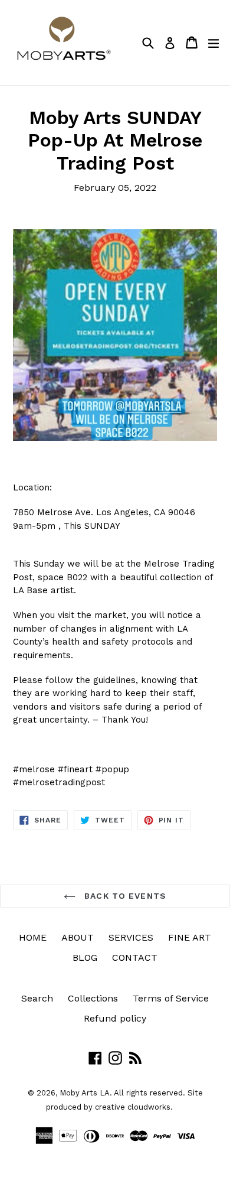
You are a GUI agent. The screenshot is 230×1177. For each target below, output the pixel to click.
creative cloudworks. (134, 1107)
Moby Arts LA (85, 1092)
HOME (33, 937)
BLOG (85, 957)
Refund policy (115, 1018)
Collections (93, 998)
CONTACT (134, 957)
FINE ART (189, 937)
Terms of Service (171, 998)
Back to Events (123, 895)
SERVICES (131, 937)
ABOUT (77, 937)
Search (37, 998)
